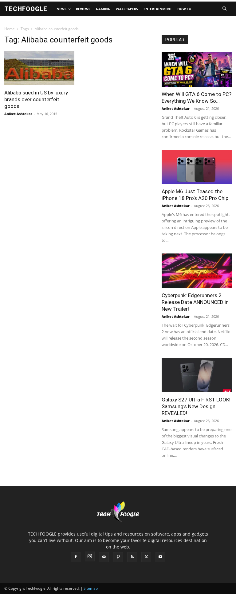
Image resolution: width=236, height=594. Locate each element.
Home (9, 28)
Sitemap (91, 588)
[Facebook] (76, 557)
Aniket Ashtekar (18, 113)
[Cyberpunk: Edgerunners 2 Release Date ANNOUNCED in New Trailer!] (197, 270)
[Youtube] (160, 557)
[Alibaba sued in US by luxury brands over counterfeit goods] (39, 68)
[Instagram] (90, 556)
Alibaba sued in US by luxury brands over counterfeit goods (36, 99)
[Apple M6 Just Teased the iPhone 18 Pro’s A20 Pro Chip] (197, 167)
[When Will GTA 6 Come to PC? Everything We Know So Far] (197, 69)
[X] (146, 557)
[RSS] (132, 557)
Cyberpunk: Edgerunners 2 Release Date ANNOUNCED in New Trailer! (195, 302)
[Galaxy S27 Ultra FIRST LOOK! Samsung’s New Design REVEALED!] (197, 375)
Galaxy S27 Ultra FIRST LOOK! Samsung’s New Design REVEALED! (196, 406)
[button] (224, 9)
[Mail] (104, 557)
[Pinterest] (118, 557)
